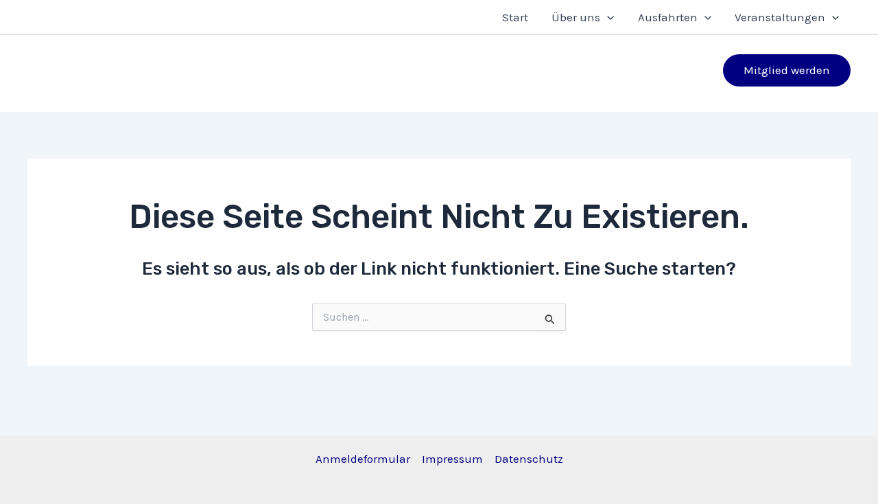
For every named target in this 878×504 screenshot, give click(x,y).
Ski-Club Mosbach (196, 61)
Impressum (452, 459)
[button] (607, 17)
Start (515, 17)
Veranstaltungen (780, 17)
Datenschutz (529, 459)
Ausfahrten (668, 17)
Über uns (575, 17)
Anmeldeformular (363, 459)
